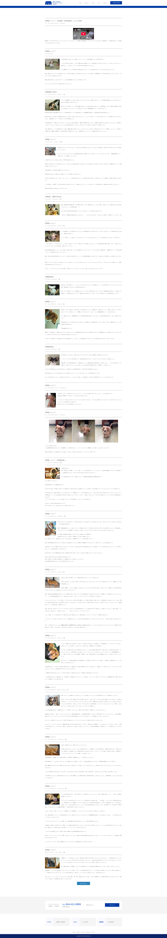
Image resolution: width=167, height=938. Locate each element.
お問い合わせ (112, 904)
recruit (98, 2)
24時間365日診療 (116, 2)
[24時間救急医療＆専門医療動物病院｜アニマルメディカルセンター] (55, 3)
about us (86, 2)
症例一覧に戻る (83, 883)
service (92, 2)
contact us (105, 2)
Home (80, 2)
